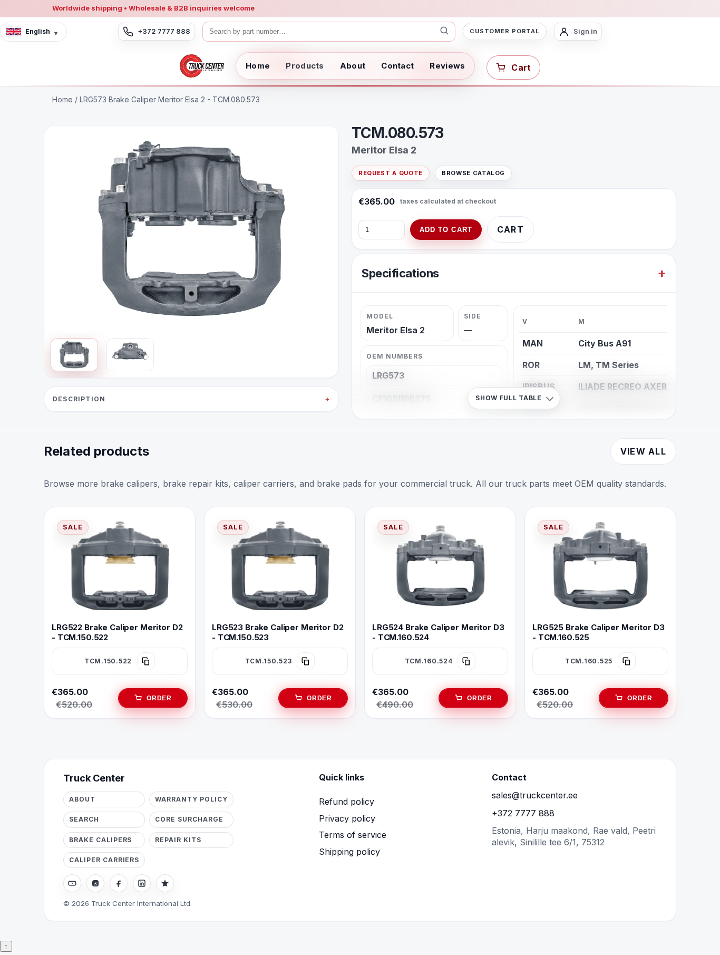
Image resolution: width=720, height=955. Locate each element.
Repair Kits (178, 840)
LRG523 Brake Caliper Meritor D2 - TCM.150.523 (277, 632)
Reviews (447, 66)
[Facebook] (119, 883)
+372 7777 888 (523, 813)
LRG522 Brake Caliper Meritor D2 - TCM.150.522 (117, 632)
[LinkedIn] (142, 883)
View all (643, 451)
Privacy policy (347, 818)
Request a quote (390, 173)
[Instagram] (95, 883)
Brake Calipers (100, 840)
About (353, 66)
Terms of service (352, 834)
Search (84, 819)
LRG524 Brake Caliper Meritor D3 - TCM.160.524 (438, 632)
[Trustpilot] (165, 883)
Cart (510, 229)
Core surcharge (189, 819)
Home (258, 66)
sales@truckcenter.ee (535, 795)
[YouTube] (72, 883)
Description (79, 399)
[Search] (444, 32)
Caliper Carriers (104, 860)
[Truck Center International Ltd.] (202, 66)
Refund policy (346, 801)
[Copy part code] (146, 661)
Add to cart (446, 230)
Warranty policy (191, 799)
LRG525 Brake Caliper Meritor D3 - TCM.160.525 (598, 632)
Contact (397, 66)
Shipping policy (349, 851)
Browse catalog (473, 173)
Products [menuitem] (305, 66)
